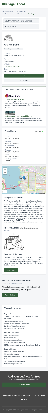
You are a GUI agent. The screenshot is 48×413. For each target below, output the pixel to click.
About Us (26, 395)
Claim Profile (11, 270)
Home (5, 395)
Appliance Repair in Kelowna (14, 352)
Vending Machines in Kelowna (14, 361)
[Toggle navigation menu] (45, 4)
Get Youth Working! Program (14, 342)
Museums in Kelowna (11, 354)
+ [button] (5, 169)
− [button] (5, 172)
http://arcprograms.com (12, 66)
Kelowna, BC (21, 11)
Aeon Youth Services (11, 335)
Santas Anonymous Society (13, 340)
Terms (42, 395)
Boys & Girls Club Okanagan (14, 328)
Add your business (24, 385)
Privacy (24, 399)
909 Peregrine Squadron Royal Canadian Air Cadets (22, 345)
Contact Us (35, 395)
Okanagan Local (7, 11)
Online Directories (15, 395)
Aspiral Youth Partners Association (16, 324)
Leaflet (26, 193)
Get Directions (24, 80)
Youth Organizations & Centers (13, 14)
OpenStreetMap (34, 193)
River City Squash (10, 338)
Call (24, 76)
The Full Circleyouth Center (14, 321)
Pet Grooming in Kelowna (13, 364)
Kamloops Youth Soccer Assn (14, 326)
